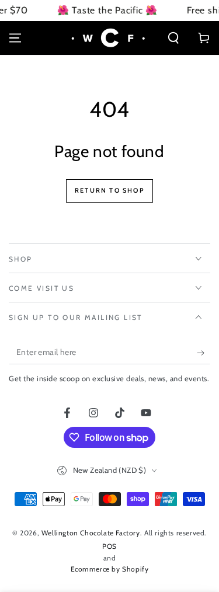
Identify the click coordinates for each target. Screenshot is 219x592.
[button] (173, 38)
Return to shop (109, 190)
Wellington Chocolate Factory (90, 532)
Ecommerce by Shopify (110, 569)
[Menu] (15, 38)
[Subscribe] (203, 352)
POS (109, 546)
